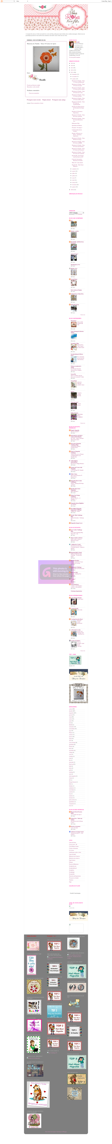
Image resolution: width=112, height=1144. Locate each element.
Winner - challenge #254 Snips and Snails (77, 484)
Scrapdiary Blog (75, 343)
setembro (74, 169)
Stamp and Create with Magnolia (76, 468)
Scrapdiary (71, 870)
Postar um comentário (34, 93)
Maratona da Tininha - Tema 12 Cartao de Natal (78, 95)
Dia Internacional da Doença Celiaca (77, 821)
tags (70, 730)
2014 (72, 65)
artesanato (71, 726)
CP (71, 220)
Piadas (70, 732)
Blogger (65, 1131)
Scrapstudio (72, 874)
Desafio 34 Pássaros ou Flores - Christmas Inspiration (77, 135)
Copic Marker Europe (76, 598)
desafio (37, 87)
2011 (72, 72)
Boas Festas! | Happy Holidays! (77, 463)
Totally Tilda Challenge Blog (76, 515)
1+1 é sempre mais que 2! (76, 814)
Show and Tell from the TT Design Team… (76, 476)
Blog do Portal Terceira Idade (76, 812)
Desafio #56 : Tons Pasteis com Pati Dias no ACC (78, 156)
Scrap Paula (74, 381)
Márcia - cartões (75, 231)
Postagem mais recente (34, 100)
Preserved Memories (73, 864)
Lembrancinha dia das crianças (77, 130)
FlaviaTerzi (73, 321)
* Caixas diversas (79, 404)
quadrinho (71, 744)
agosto (73, 171)
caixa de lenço (72, 742)
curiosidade (71, 728)
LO (70, 723)
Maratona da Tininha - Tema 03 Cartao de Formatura (78, 149)
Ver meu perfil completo (74, 57)
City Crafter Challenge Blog (76, 530)
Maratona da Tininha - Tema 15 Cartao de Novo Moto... (78, 88)
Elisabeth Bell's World (76, 552)
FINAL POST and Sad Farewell (77, 568)
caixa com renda (74, 828)
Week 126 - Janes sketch (77, 162)
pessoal (70, 715)
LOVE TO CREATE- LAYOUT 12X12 (80, 383)
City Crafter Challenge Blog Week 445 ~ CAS (77, 533)
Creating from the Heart (77, 619)
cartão (34, 87)
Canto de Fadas (72, 842)
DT (70, 780)
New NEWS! (73, 504)
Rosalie (78, 42)
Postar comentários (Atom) (37, 103)
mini (70, 774)
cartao (70, 719)
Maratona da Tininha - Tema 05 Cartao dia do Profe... (78, 145)
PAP (70, 784)
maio (73, 178)
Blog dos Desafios (75, 560)
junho (73, 175)
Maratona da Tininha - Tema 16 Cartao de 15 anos (78, 91)
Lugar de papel (72, 854)
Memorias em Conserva (74, 856)
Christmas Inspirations (76, 591)
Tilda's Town (74, 474)
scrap (70, 717)
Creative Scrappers (75, 640)
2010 (72, 189)
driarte (72, 391)
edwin (70, 738)
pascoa (70, 736)
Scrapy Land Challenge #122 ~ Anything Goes (80, 632)
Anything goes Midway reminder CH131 (76, 446)
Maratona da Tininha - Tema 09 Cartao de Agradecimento (78, 103)
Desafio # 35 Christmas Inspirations (77, 112)
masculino (71, 750)
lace (70, 793)
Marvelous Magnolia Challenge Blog (76, 444)
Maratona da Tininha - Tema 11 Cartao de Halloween (78, 81)
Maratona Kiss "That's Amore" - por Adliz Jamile (80, 346)
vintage (70, 752)
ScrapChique (74, 279)
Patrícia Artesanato (75, 826)
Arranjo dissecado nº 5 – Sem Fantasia (77, 833)
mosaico (71, 797)
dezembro (74, 74)
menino (71, 795)
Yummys (71, 880)
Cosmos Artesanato (73, 848)
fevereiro (74, 184)
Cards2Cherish (74, 608)
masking (71, 772)
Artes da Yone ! (74, 254)
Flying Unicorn (72, 782)
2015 (72, 63)
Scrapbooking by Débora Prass (77, 354)
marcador (71, 762)
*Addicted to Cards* (76, 544)
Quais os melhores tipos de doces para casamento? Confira (77, 376)
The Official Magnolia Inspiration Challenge (76, 509)
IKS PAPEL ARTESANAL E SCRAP (77, 242)
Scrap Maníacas (75, 584)
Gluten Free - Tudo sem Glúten (76, 819)
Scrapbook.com (72, 866)
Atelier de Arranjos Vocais (77, 832)
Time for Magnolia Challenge (75, 452)
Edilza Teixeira (74, 413)
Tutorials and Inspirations (75, 876)
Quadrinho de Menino (77, 125)
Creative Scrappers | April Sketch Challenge (80, 644)
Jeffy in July (79, 610)
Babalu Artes (74, 268)
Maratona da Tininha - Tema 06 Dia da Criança (78, 138)
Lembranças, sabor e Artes (75, 852)
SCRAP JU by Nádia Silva (77, 294)
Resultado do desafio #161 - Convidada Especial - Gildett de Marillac (77, 547)
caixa (70, 754)
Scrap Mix (73, 374)
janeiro (74, 187)
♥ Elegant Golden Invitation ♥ (79, 622)
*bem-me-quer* (75, 402)
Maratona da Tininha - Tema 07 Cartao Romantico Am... (78, 120)
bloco (70, 748)
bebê (70, 766)
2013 (72, 67)
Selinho (71, 786)
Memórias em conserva (74, 858)
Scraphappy (72, 872)
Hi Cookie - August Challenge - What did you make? (77, 438)
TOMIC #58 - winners (75, 511)
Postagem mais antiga (58, 100)
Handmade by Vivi (75, 264)
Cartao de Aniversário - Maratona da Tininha (77, 159)
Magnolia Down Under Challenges (76, 481)
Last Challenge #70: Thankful (77, 470)
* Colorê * (73, 579)
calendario (71, 788)
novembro (74, 76)
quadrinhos (71, 801)
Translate (80, 214)
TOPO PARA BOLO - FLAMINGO (80, 416)
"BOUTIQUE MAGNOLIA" (74, 461)
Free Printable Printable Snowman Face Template (76, 369)
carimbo (71, 756)
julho (73, 173)
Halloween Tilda (75, 123)
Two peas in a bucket (73, 878)
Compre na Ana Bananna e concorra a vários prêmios (76, 586)
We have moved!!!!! (75, 431)
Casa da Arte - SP (73, 844)
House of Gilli (74, 572)
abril (73, 180)
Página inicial (46, 100)
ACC (70, 740)
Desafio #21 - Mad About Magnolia (77, 165)
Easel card (71, 764)
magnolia (71, 713)
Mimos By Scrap (75, 304)
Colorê (70, 778)
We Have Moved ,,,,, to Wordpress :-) (75, 498)
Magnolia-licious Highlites (77, 503)
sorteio (70, 734)
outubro (74, 79)
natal (70, 721)
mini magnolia (72, 776)
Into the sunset (80, 599)
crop (70, 758)
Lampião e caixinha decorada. (79, 394)
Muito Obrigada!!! (74, 491)
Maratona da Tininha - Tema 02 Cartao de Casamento (78, 152)
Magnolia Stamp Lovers (76, 523)
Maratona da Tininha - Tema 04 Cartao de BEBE (78, 142)
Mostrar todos (83, 314)
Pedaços (71, 862)
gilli (70, 770)
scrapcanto (71, 803)
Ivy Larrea (71, 850)
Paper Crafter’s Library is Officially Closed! (76, 539)
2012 (72, 70)
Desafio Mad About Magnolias (75, 489)
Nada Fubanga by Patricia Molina (77, 332)
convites (71, 792)
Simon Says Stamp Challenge (75, 495)
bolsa (70, 768)
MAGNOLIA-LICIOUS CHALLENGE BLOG (76, 436)
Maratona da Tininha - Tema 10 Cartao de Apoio (78, 84)
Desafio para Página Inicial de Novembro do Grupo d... (78, 108)
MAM (70, 724)
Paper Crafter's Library (76, 538)
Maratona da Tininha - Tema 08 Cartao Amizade (78, 115)
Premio (70, 746)
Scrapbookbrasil (73, 868)
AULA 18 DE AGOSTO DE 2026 (80, 323)
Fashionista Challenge (76, 567)
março (73, 182)
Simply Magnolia (75, 430)
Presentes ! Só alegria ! (77, 127)
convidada (71, 790)
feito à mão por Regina (76, 290)
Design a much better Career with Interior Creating (77, 562)
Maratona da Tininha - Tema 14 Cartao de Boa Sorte (78, 98)
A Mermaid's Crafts (76, 630)
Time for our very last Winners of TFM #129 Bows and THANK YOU (77, 455)
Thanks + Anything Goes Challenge (76, 574)
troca (70, 805)
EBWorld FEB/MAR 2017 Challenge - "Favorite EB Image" (76, 555)
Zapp (70, 882)
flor (70, 760)
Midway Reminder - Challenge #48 (77, 518)
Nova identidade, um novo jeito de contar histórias (80, 358)
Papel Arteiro (72, 860)
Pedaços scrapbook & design (76, 366)
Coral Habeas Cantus (74, 846)
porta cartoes (72, 799)
